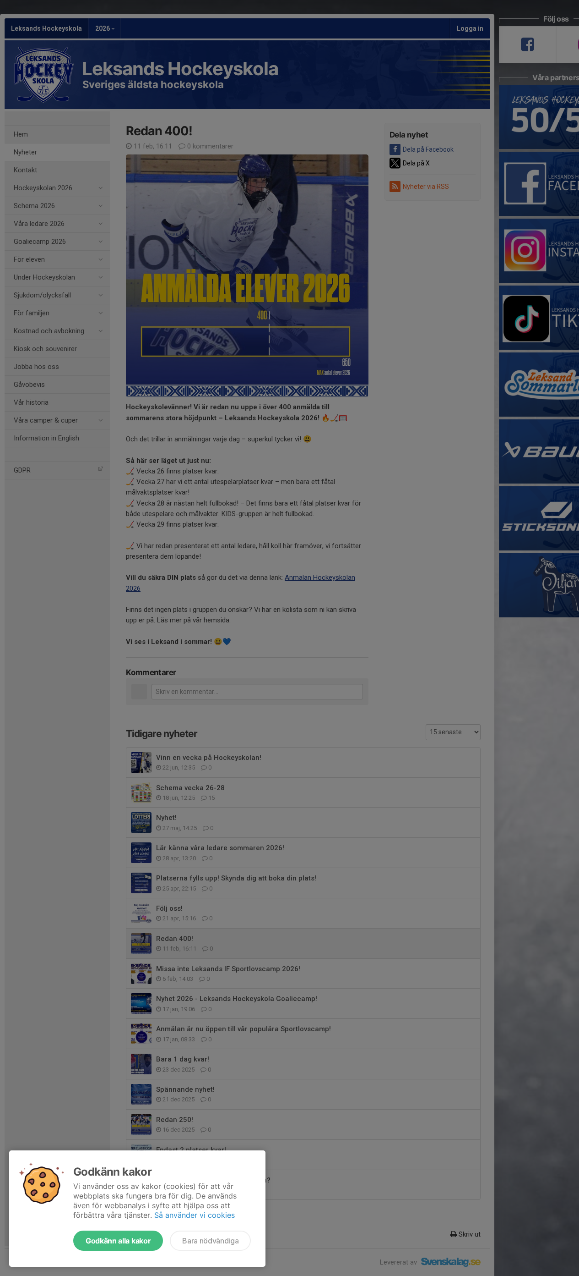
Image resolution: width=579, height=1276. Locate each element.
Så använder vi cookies (194, 1215)
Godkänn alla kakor (118, 1240)
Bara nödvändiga (210, 1240)
